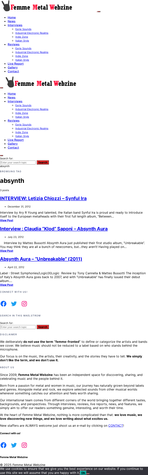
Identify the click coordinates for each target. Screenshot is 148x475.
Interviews (15, 25)
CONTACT (115, 425)
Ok (83, 472)
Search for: (6, 158)
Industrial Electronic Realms (31, 32)
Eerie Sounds (23, 29)
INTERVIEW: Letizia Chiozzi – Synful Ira (43, 198)
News (11, 21)
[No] (88, 473)
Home (12, 17)
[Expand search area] (1, 87)
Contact (13, 71)
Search (42, 162)
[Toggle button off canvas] (98, 11)
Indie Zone (21, 36)
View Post (6, 220)
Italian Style (22, 40)
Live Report (16, 63)
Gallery (13, 67)
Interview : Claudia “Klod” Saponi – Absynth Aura (54, 229)
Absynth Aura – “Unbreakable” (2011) (41, 259)
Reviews (13, 44)
